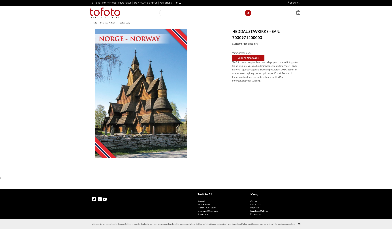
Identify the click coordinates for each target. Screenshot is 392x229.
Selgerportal (203, 214)
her (292, 224)
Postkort (112, 23)
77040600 (211, 208)
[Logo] (105, 13)
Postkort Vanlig (124, 23)
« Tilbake (93, 23)
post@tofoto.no (211, 211)
